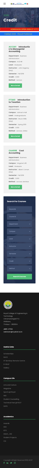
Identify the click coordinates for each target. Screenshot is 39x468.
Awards (6, 423)
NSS (5, 395)
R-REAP (6, 364)
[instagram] (15, 463)
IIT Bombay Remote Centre (14, 361)
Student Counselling (11, 399)
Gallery (6, 368)
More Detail (15, 85)
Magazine (7, 388)
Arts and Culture (10, 385)
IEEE (5, 427)
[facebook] (4, 463)
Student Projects (10, 437)
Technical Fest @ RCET (13, 403)
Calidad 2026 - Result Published (14, 34)
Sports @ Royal (9, 392)
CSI (5, 441)
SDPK (6, 406)
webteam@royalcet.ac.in (13, 332)
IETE (5, 430)
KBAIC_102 (8, 434)
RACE (6, 357)
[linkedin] (7, 463)
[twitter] (11, 463)
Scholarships (9, 354)
